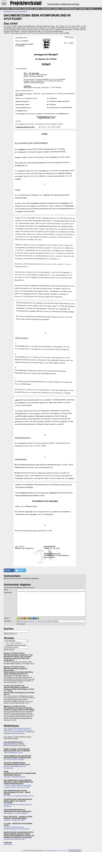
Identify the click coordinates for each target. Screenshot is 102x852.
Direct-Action (5, 9)
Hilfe (15, 634)
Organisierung (28, 9)
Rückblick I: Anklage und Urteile (14, 820)
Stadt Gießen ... (9, 844)
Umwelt (36, 9)
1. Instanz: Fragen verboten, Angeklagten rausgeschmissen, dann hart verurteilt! (17, 786)
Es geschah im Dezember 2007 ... (15, 839)
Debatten (56, 9)
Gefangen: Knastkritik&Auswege (15, 777)
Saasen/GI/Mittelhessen (69, 9)
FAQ (58, 850)
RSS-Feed (64, 850)
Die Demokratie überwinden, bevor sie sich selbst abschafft (18, 731)
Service (90, 9)
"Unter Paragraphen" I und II (13, 752)
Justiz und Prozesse (20, 12)
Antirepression (16, 9)
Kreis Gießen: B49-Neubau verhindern (17, 728)
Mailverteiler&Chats (18, 733)
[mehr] (32, 664)
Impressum (53, 850)
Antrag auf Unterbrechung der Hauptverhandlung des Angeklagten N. (17, 828)
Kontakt (47, 850)
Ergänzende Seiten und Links (14, 744)
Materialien (83, 9)
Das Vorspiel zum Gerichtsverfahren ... (16, 813)
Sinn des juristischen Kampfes (14, 759)
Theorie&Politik (46, 9)
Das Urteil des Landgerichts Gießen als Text (18, 796)
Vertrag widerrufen (74, 850)
